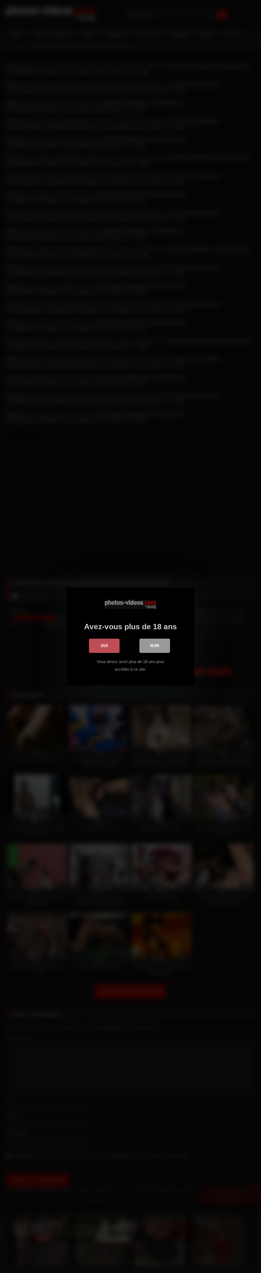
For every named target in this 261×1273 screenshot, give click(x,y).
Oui (104, 645)
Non (154, 645)
